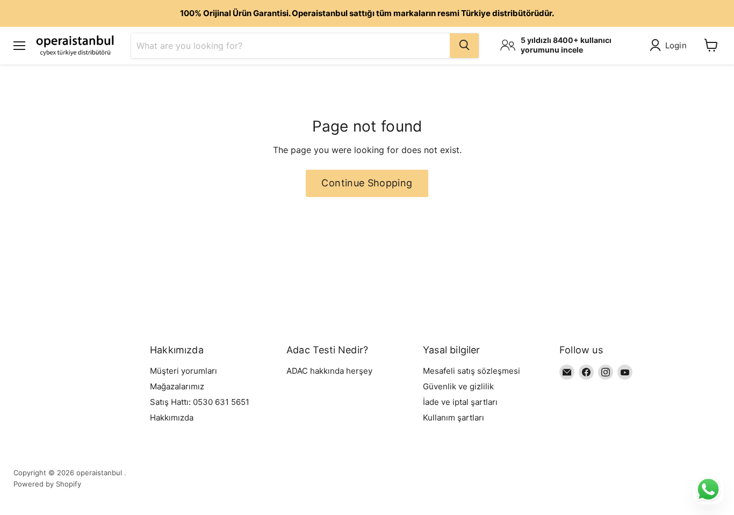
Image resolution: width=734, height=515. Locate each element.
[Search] (464, 45)
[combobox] (290, 45)
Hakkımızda (171, 417)
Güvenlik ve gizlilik (458, 386)
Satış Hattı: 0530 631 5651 (199, 402)
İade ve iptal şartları (460, 402)
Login (676, 45)
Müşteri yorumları (183, 371)
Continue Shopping (366, 182)
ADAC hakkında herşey (329, 371)
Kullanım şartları (453, 417)
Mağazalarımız (177, 386)
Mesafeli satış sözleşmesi (471, 371)
